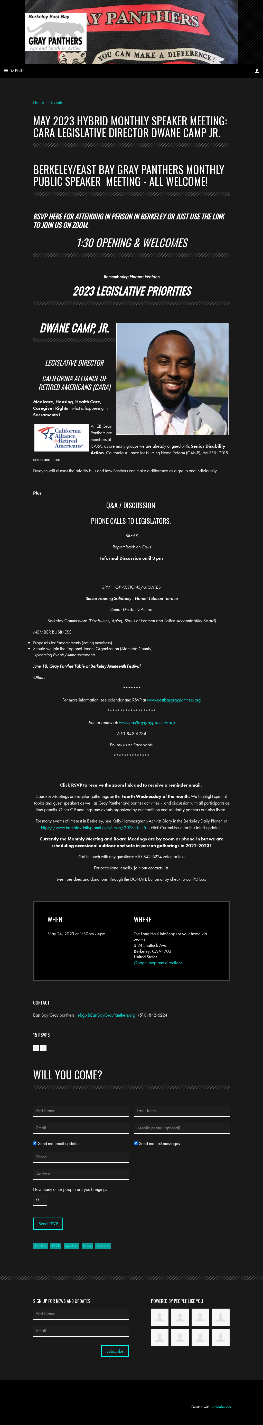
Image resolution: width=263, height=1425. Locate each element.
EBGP (56, 1246)
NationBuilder (221, 1406)
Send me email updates (58, 1143)
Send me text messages (159, 1143)
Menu (17, 71)
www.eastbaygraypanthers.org (174, 700)
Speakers (71, 1246)
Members (103, 1246)
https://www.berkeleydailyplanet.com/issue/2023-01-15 (93, 827)
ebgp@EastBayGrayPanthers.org (106, 1015)
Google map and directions (158, 963)
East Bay (40, 1246)
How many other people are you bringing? (70, 1189)
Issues (87, 1246)
